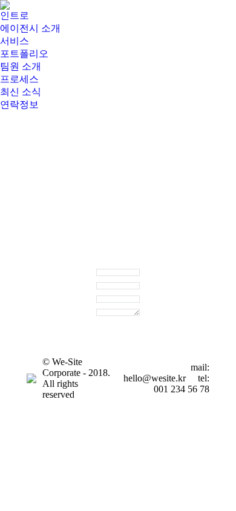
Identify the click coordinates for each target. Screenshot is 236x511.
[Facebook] (36, 305)
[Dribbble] (36, 323)
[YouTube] (54, 323)
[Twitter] (54, 305)
